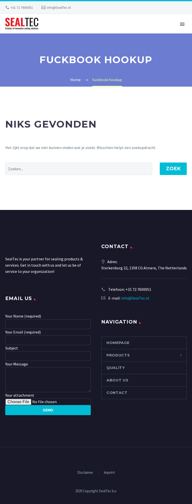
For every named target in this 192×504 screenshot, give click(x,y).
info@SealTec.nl (59, 7)
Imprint (109, 473)
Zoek (173, 168)
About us (117, 380)
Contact (117, 392)
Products (118, 355)
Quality (115, 367)
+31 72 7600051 (21, 7)
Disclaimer (85, 473)
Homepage (118, 342)
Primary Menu (182, 24)
